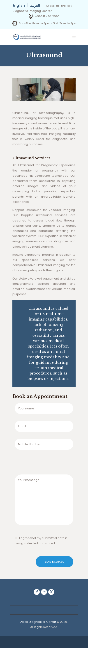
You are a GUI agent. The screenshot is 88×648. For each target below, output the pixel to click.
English (19, 5)
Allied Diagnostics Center (38, 622)
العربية (35, 5)
